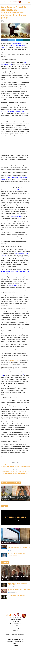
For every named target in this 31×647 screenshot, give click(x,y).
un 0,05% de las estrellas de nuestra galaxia (12, 111)
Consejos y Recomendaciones (15, 639)
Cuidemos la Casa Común (15, 619)
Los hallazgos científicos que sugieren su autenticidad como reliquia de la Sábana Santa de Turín (15, 539)
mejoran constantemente (10, 104)
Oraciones (15, 630)
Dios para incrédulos (15, 623)
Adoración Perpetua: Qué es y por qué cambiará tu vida (17, 583)
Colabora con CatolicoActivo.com (15, 641)
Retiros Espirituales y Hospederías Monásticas (15, 637)
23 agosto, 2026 (6, 499)
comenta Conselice (16, 216)
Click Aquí (15, 520)
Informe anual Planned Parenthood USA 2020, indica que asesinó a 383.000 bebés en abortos (19, 547)
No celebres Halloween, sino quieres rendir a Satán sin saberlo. (19, 590)
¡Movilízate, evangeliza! (15, 628)
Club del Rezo (15, 621)
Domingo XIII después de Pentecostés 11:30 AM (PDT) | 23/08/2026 (14, 497)
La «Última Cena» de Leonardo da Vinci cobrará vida (17, 596)
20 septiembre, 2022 (17, 21)
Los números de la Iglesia (15, 626)
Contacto (15, 643)
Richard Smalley (13, 360)
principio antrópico (14, 348)
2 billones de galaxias (16, 43)
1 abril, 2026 (11, 586)
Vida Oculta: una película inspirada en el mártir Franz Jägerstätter (15, 576)
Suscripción (15, 645)
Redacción (8, 21)
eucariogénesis (13, 285)
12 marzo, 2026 (12, 556)
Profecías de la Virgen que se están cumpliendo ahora (16, 554)
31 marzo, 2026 (12, 550)
